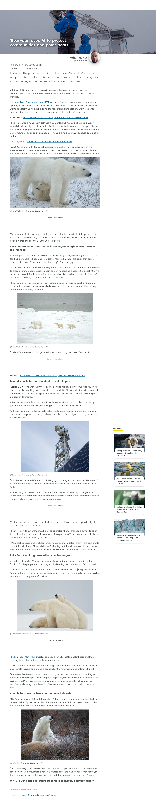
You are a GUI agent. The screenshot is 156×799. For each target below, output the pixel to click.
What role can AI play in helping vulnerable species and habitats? (55, 117)
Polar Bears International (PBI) (35, 102)
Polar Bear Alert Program (26, 657)
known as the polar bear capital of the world (49, 141)
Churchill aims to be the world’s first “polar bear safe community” (52, 375)
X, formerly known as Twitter (42, 795)
